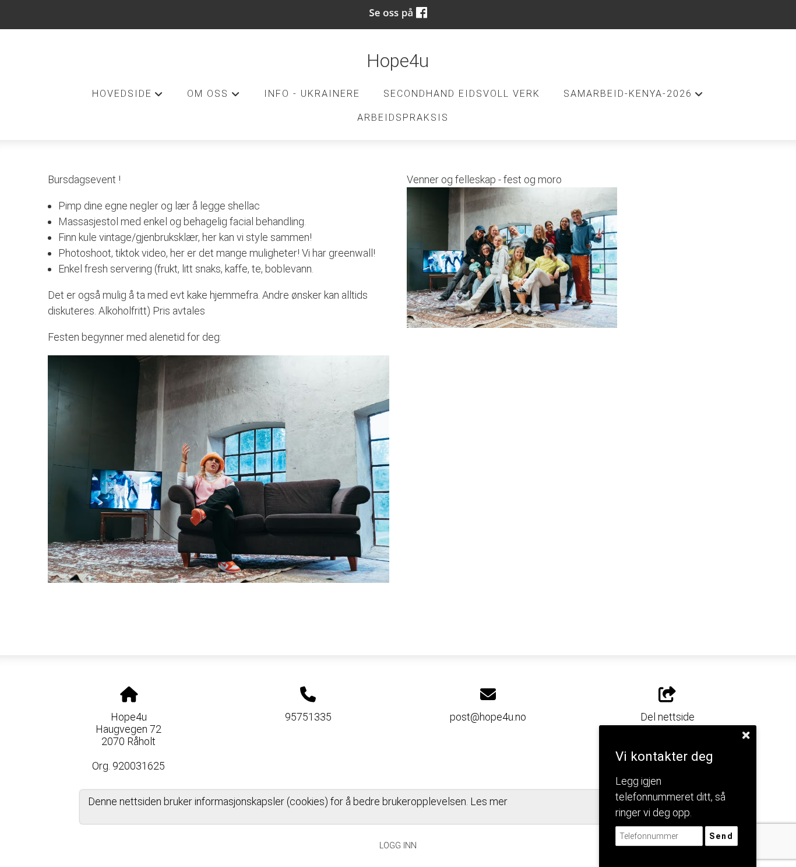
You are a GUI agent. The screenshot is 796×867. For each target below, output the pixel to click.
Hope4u (398, 61)
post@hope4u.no (488, 717)
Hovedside (128, 97)
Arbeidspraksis (403, 117)
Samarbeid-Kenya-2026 (633, 97)
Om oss (213, 97)
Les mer (489, 801)
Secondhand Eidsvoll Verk (461, 93)
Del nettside (667, 717)
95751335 (308, 717)
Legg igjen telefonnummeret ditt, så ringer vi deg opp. (670, 797)
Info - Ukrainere (312, 93)
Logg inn (398, 846)
